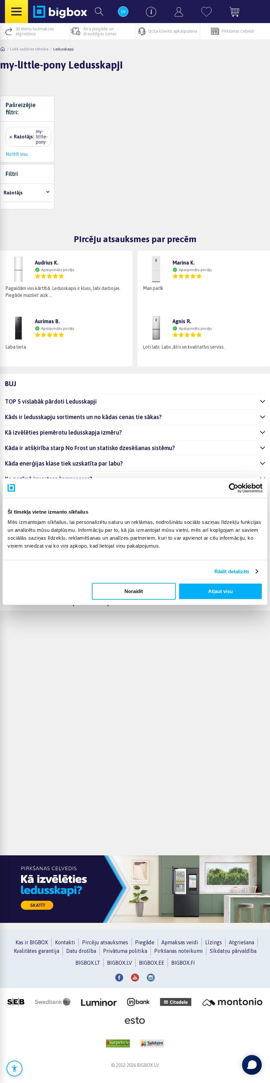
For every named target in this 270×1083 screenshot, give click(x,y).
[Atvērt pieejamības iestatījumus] (14, 1068)
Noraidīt (133, 591)
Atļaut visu (220, 591)
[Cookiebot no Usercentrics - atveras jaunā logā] (233, 488)
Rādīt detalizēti (231, 571)
